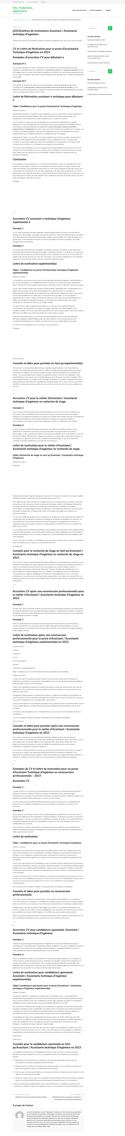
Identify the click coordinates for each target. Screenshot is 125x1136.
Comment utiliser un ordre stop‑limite (98, 63)
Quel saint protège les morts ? (96, 40)
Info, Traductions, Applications (23, 9)
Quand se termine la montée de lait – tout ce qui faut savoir (98, 57)
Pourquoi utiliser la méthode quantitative (99, 51)
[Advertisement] (48, 196)
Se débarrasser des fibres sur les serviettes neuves (97, 46)
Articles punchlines (32, 2)
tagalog (43, 2)
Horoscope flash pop (18, 2)
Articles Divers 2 (17, 27)
